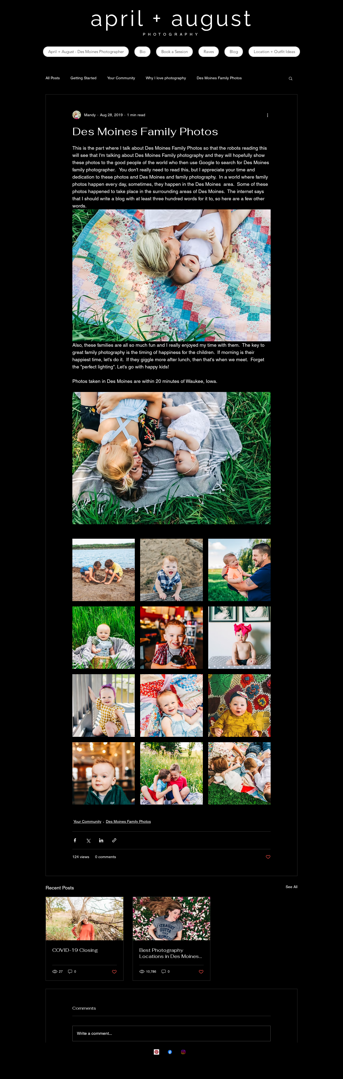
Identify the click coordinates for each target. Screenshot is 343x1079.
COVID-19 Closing (75, 950)
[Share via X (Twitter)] (88, 840)
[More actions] (267, 115)
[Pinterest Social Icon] (156, 1052)
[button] (290, 78)
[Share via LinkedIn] (101, 840)
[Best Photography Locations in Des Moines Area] (171, 918)
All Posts (53, 78)
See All (291, 887)
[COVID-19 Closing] (84, 918)
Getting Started (83, 78)
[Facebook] (170, 1052)
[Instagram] (183, 1052)
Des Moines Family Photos (219, 78)
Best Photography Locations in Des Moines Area (169, 953)
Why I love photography (166, 78)
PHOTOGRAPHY (171, 34)
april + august (172, 18)
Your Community (121, 78)
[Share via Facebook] (74, 840)
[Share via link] (114, 840)
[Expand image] (103, 570)
